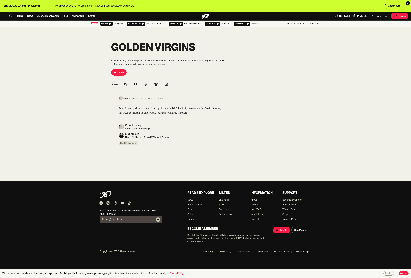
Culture (191, 214)
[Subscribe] (158, 219)
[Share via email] (166, 84)
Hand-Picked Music (128, 143)
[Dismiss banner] (408, 3)
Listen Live (381, 16)
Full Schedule (225, 214)
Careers (255, 204)
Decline (388, 273)
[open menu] (4, 16)
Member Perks (289, 219)
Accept (403, 273)
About (254, 199)
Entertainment (194, 204)
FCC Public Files (280, 251)
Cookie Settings (301, 251)
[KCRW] (105, 197)
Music (20, 15)
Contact (255, 219)
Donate (402, 16)
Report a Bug (207, 251)
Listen (121, 72)
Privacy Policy (223, 251)
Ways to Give (288, 209)
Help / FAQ (256, 209)
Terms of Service (242, 251)
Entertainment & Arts (48, 15)
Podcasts (362, 16)
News (30, 15)
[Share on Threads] (145, 85)
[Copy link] (125, 85)
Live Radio (224, 199)
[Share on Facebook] (135, 85)
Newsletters (78, 15)
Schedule (314, 24)
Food (65, 15)
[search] (11, 16)
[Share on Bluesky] (156, 85)
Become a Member (292, 199)
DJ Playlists (345, 16)
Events (91, 15)
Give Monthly (300, 230)
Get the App (394, 5)
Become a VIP (289, 204)
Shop (285, 214)
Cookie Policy (261, 251)
